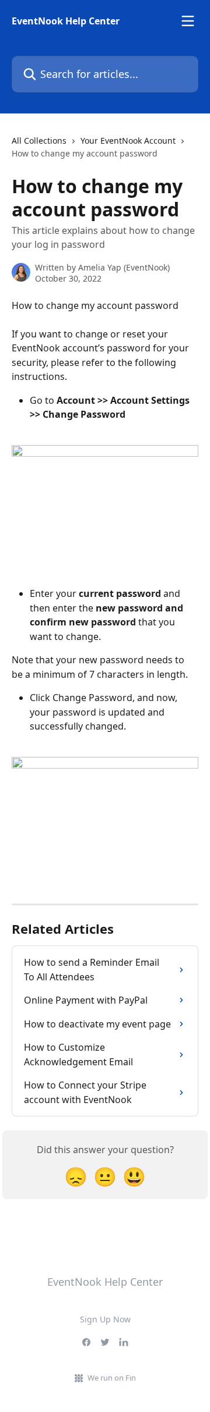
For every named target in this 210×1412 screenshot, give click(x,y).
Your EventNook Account (128, 140)
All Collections (39, 140)
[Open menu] (187, 21)
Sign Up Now (105, 1319)
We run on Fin (112, 1377)
